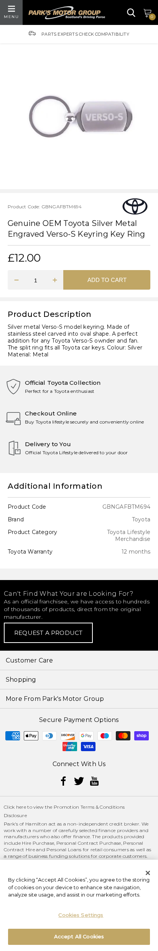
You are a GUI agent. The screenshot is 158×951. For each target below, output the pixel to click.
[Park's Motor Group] (66, 12)
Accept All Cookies (79, 936)
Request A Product (48, 632)
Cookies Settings (80, 915)
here (21, 807)
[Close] (148, 872)
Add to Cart (107, 280)
